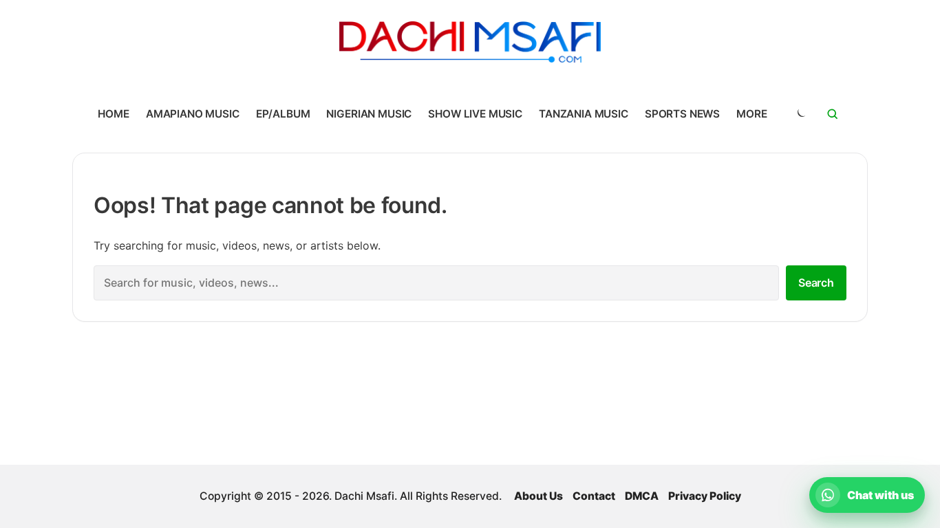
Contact (594, 496)
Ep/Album (283, 113)
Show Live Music (475, 113)
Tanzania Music (583, 113)
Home (113, 113)
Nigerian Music (369, 113)
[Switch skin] (800, 114)
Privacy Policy (704, 496)
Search (816, 282)
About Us (538, 496)
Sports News (682, 113)
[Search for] (833, 114)
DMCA (642, 496)
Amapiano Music (192, 113)
